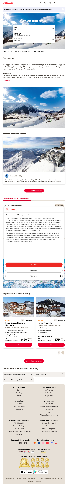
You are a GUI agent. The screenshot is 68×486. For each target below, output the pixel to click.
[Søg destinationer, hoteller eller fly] (41, 3)
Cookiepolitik (19, 429)
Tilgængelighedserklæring (49, 415)
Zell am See (49, 393)
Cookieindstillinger (19, 426)
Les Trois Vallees (19, 406)
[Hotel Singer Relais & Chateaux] (18, 322)
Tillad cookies (33, 264)
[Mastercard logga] (34, 444)
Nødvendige (33, 270)
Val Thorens (49, 390)
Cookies (40, 478)
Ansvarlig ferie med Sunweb (49, 406)
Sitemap (38, 481)
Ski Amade (19, 409)
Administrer (33, 276)
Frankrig (19, 393)
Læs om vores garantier (49, 431)
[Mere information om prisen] (31, 340)
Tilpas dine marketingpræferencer (19, 431)
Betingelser (32, 478)
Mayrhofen (49, 396)
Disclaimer (19, 434)
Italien (19, 396)
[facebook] (15, 444)
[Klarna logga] (43, 444)
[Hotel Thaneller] (51, 322)
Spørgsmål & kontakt (49, 423)
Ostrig (19, 390)
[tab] (17, 199)
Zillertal (19, 404)
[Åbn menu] (62, 3)
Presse (49, 412)
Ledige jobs (49, 409)
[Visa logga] (38, 444)
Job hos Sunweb (21, 478)
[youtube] (25, 444)
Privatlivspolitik (19, 423)
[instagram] (20, 444)
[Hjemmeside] (8, 3)
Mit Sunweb (49, 426)
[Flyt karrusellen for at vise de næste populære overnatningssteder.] (62, 352)
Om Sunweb (49, 404)
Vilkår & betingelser (48, 429)
